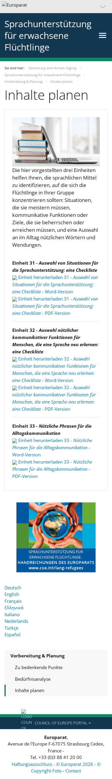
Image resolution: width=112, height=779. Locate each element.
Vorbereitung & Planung (37, 656)
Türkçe (11, 628)
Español (12, 634)
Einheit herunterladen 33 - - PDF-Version (52, 469)
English (11, 594)
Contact (73, 771)
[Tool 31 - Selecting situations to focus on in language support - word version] (17, 277)
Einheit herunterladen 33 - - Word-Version (52, 447)
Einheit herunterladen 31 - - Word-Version (55, 284)
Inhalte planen (29, 690)
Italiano (12, 614)
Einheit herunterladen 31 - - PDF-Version (55, 306)
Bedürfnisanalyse (32, 679)
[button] (56, 6)
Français (13, 601)
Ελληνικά (13, 608)
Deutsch (12, 588)
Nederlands (16, 621)
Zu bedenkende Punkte (38, 667)
